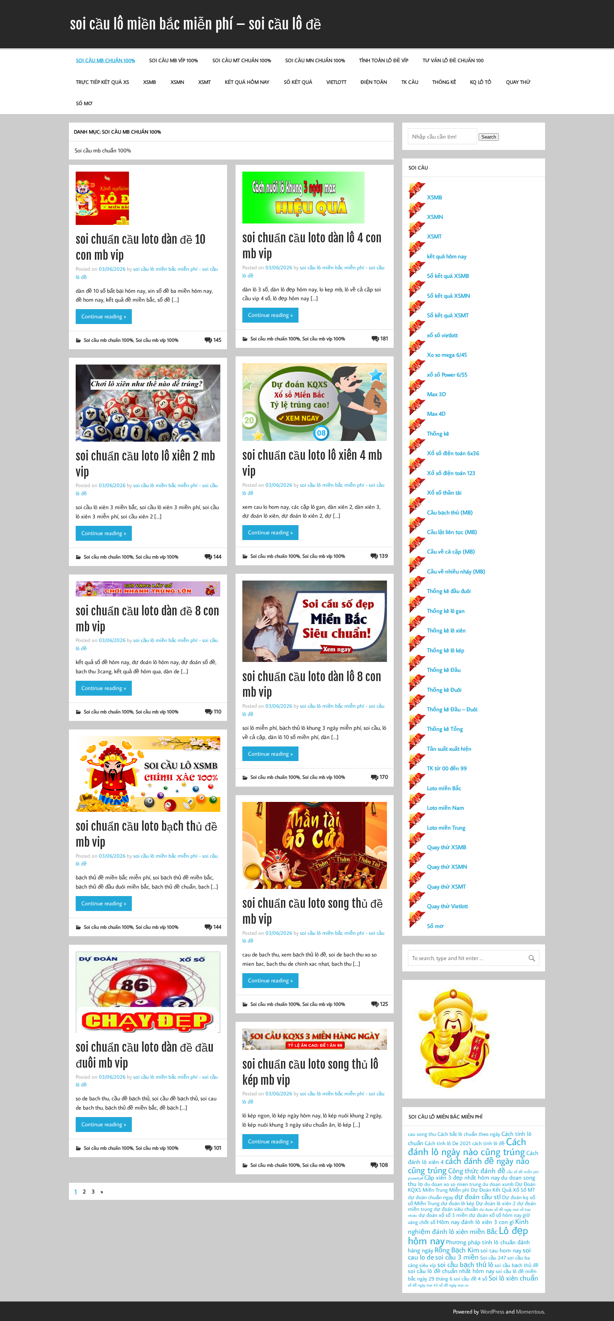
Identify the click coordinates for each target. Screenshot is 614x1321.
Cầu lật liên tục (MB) (452, 531)
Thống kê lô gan (446, 610)
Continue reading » (103, 316)
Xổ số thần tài (444, 492)
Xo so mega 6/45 (447, 354)
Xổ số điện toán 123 (451, 472)
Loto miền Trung (446, 827)
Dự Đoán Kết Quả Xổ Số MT (503, 1189)
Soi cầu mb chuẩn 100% (105, 60)
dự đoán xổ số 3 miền (443, 1215)
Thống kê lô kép (445, 650)
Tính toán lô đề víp (383, 60)
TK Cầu (410, 82)
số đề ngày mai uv (454, 1285)
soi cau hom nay (500, 1250)
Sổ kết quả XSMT (448, 315)
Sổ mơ (435, 925)
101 (217, 1147)
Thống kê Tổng (445, 728)
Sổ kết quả (298, 82)
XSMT (204, 82)
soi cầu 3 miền (457, 1256)
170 (384, 776)
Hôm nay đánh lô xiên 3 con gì (475, 1222)
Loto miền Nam (445, 807)
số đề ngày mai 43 (423, 1285)
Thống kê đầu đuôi (449, 590)
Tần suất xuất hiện (449, 748)
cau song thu (422, 1134)
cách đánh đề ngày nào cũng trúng (468, 1165)
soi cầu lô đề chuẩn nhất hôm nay (451, 1271)
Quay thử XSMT (446, 886)
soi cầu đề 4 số (470, 1278)
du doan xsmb (498, 1184)
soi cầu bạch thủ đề (516, 1265)
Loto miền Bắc (444, 788)
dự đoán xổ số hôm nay (495, 1215)
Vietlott (336, 82)
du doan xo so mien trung (452, 1184)
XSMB (149, 82)
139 (383, 555)
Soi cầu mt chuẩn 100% (241, 60)
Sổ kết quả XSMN (448, 295)
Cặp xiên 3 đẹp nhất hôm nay (462, 1177)
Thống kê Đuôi (444, 689)
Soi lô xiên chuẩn (513, 1277)
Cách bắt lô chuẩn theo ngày (468, 1134)
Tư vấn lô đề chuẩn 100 (453, 60)
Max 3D (436, 394)
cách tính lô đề (488, 1143)
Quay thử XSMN (447, 866)
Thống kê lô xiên (446, 630)
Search (488, 137)
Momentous (530, 1311)
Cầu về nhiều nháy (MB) (456, 571)
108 (383, 1164)
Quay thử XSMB (446, 847)
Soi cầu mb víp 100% (173, 60)
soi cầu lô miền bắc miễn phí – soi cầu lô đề (195, 24)
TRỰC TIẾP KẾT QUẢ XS (102, 82)
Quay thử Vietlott (447, 906)
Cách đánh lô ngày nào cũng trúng (467, 1146)
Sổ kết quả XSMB (448, 275)
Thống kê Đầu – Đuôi (452, 709)
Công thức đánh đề (476, 1170)
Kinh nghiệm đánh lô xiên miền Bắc (468, 1226)
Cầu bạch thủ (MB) (450, 512)
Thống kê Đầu (443, 669)
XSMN (177, 82)
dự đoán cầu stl (477, 1196)
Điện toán (374, 82)
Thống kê (444, 82)
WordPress (492, 1311)
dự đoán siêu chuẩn (456, 1209)
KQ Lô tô (480, 82)
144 (217, 556)
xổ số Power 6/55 (447, 374)
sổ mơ (84, 103)
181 (384, 338)
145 (217, 339)
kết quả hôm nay (247, 82)
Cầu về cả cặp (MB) (451, 551)
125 (384, 1003)
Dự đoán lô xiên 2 (496, 1203)
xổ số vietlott (442, 335)
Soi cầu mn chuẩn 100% (315, 60)
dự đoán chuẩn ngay (430, 1197)
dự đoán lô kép (457, 1203)
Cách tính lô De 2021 (448, 1143)
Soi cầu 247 (493, 1257)
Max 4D (436, 413)
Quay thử (518, 82)
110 (217, 711)
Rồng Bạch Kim (457, 1249)
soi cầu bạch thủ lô (465, 1264)
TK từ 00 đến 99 (447, 768)
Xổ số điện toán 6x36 (453, 453)
